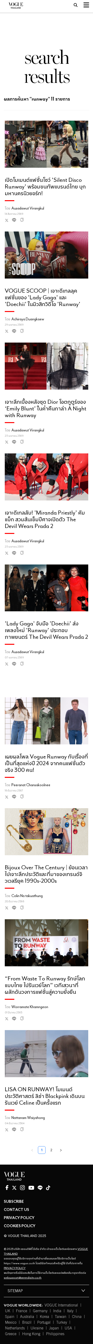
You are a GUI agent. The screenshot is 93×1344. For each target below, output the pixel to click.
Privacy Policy (19, 1217)
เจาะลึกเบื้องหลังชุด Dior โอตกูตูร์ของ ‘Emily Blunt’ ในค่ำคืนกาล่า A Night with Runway (45, 408)
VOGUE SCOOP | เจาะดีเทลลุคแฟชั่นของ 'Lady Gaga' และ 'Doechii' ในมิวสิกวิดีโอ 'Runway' (42, 297)
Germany (40, 1311)
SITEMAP (15, 1290)
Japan (54, 1328)
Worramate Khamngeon (29, 1006)
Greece (10, 1334)
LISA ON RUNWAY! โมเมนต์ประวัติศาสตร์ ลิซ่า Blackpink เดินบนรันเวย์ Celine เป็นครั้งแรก (45, 1095)
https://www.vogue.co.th (19, 1263)
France (21, 1311)
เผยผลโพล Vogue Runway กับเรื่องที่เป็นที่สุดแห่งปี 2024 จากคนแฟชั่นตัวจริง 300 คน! (46, 763)
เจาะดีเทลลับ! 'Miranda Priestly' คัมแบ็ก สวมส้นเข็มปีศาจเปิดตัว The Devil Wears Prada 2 (45, 519)
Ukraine (37, 1328)
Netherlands (15, 1328)
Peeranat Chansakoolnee (30, 784)
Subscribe (14, 1201)
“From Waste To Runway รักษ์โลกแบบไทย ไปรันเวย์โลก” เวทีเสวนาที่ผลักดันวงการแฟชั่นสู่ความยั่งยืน (45, 984)
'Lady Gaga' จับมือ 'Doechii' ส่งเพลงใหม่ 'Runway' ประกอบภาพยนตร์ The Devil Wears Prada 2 (46, 629)
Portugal (44, 1322)
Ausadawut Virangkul (27, 208)
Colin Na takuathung (27, 895)
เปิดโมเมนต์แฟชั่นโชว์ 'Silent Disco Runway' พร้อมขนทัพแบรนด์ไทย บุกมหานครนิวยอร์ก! (45, 186)
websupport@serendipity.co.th (22, 1277)
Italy (70, 1311)
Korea (44, 1317)
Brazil (26, 1322)
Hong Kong (31, 1334)
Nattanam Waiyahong (28, 1117)
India (57, 1311)
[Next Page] (61, 1150)
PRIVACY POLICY (15, 1268)
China (77, 1317)
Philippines (55, 1334)
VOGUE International (61, 1305)
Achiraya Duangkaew (27, 319)
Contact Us (16, 1209)
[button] (46, 1291)
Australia (27, 1317)
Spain (9, 1317)
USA (68, 1328)
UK (7, 1311)
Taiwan (60, 1317)
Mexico (10, 1322)
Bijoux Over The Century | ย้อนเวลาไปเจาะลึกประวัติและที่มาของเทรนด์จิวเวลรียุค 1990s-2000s (46, 873)
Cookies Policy (19, 1225)
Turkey (61, 1322)
